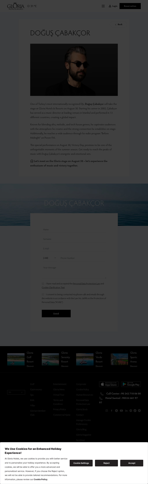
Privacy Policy (59, 409)
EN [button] (10, 392)
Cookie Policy (82, 389)
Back (120, 24)
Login (114, 6)
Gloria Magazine (83, 434)
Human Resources (84, 394)
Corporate (81, 383)
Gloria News (59, 389)
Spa (32, 394)
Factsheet (80, 440)
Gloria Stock (81, 409)
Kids (32, 400)
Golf (32, 383)
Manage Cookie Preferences (83, 422)
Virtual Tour (58, 394)
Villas (32, 405)
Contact (80, 414)
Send (56, 313)
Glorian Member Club (38, 412)
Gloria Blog (81, 429)
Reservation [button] (130, 6)
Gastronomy (36, 389)
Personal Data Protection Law (86, 283)
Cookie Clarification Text (53, 287)
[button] (104, 6)
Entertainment (59, 383)
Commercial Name (61, 414)
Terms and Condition (58, 401)
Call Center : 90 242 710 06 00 (123, 393)
